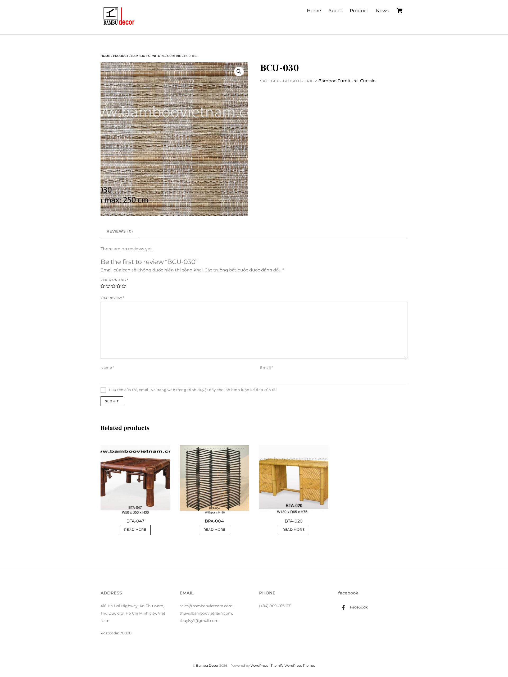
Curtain (174, 56)
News (382, 10)
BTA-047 (135, 521)
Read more (135, 529)
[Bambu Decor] (119, 25)
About (335, 10)
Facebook (358, 607)
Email (267, 368)
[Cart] (399, 10)
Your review (112, 298)
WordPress (259, 665)
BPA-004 (214, 521)
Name (107, 368)
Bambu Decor (207, 665)
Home (314, 10)
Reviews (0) (120, 231)
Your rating (115, 280)
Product (359, 10)
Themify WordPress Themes (293, 665)
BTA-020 (294, 521)
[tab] (120, 231)
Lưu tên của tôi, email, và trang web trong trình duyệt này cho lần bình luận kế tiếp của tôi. (193, 390)
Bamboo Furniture (148, 56)
